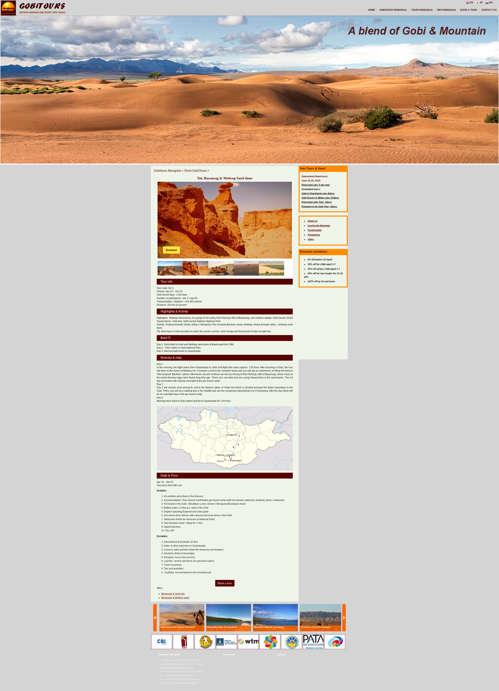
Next (298, 214)
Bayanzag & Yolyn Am (173, 593)
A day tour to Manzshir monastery (181, 679)
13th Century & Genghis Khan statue (183, 664)
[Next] (344, 617)
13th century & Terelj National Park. (182, 660)
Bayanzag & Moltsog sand (175, 597)
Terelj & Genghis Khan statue (179, 667)
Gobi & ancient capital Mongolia (180, 683)
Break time (172, 250)
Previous (152, 214)
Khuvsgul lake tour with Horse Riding (183, 671)
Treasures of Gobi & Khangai (179, 675)
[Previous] (155, 617)
